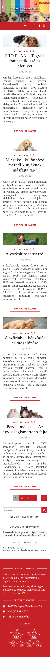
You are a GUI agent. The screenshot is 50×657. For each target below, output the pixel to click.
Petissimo (10, 574)
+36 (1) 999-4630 (18, 611)
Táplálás (30, 51)
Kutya (18, 51)
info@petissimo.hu (18, 616)
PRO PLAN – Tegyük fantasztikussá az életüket (25, 60)
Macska (18, 333)
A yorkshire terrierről (25, 253)
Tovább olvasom (25, 130)
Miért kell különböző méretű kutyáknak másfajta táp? (25, 164)
